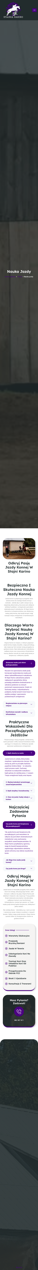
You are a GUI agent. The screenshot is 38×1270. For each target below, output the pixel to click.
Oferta (19, 277)
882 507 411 (19, 1020)
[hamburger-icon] (34, 10)
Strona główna (10, 277)
